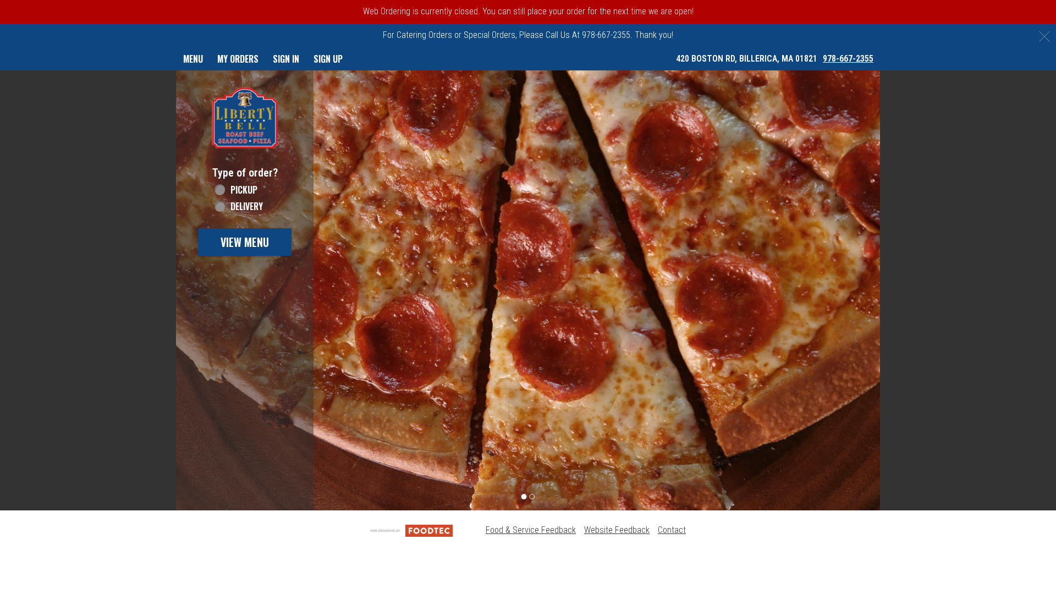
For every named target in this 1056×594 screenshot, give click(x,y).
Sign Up (328, 58)
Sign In (286, 58)
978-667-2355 (848, 58)
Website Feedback (617, 530)
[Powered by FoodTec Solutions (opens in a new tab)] (411, 530)
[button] (245, 117)
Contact (672, 530)
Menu (193, 58)
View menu (245, 242)
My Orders (237, 58)
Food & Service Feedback (531, 530)
